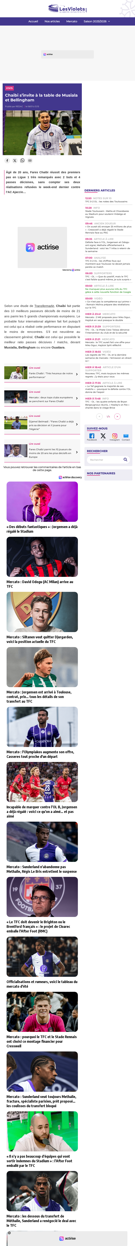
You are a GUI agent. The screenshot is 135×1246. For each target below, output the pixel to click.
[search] (125, 460)
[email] (30, 161)
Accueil (33, 21)
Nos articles (52, 21)
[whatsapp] (22, 161)
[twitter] (15, 161)
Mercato (71, 21)
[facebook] (7, 161)
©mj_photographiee (72, 113)
